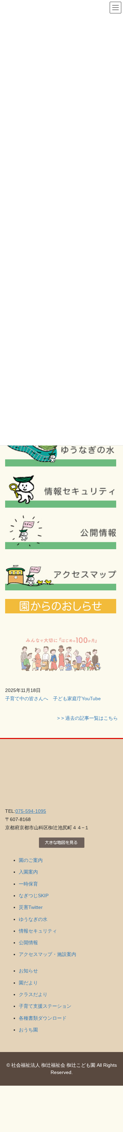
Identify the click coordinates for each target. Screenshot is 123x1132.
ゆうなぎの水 (33, 919)
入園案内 (28, 872)
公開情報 (28, 942)
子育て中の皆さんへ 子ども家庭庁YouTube (53, 698)
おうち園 (28, 1029)
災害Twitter (31, 907)
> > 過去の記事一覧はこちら (87, 718)
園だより (28, 982)
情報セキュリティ (38, 931)
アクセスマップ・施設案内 (47, 954)
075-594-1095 (30, 811)
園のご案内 (31, 860)
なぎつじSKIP (34, 895)
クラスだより (33, 994)
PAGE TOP (113, 1092)
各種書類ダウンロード (43, 1018)
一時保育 (28, 884)
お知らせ (28, 970)
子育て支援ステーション (45, 1006)
